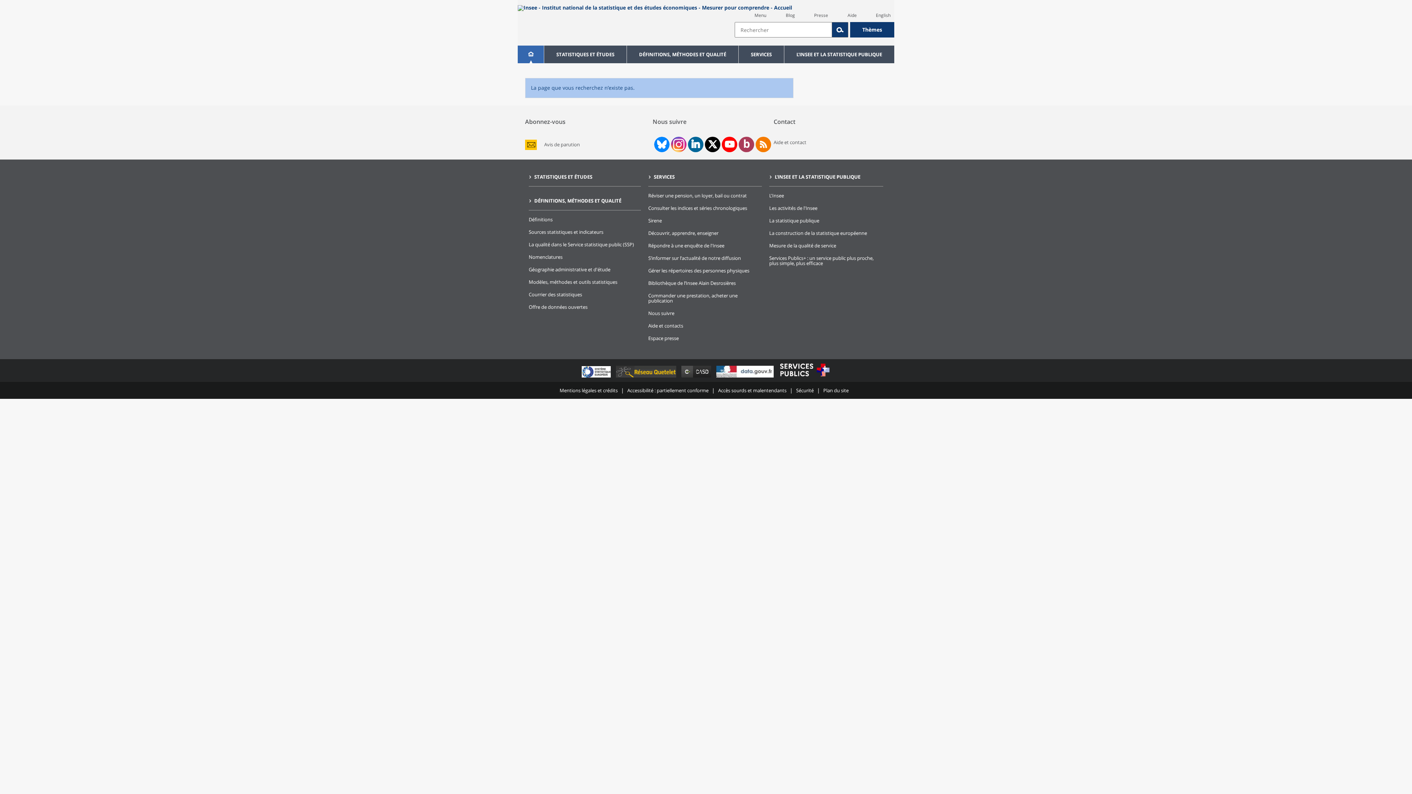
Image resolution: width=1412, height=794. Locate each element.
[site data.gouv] (745, 377)
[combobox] (814, 29)
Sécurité (805, 390)
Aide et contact (790, 142)
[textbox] (783, 29)
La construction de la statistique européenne (818, 233)
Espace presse (663, 338)
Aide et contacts (665, 325)
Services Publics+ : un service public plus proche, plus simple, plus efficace (821, 261)
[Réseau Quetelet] (647, 377)
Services (761, 54)
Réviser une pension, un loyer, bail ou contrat (697, 195)
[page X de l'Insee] (712, 144)
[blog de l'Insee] (746, 144)
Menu (760, 15)
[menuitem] (531, 54)
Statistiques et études (585, 54)
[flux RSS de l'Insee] (763, 144)
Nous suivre (661, 313)
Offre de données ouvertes (558, 307)
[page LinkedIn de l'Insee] (696, 144)
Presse (821, 15)
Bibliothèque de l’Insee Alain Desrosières (692, 283)
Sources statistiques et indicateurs (566, 232)
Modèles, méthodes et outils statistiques (573, 282)
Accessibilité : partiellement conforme (668, 390)
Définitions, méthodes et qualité (682, 54)
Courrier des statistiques (555, 294)
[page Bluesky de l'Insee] (661, 144)
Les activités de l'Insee (793, 208)
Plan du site (836, 390)
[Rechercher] (840, 29)
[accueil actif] (531, 54)
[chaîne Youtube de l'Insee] (730, 144)
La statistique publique (794, 220)
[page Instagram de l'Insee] (678, 144)
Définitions (541, 219)
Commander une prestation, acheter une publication (693, 298)
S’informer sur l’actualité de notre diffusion (694, 258)
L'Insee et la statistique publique (839, 54)
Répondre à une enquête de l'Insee (686, 245)
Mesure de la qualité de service (802, 245)
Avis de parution (562, 144)
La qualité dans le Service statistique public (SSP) (581, 244)
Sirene (655, 220)
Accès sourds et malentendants (752, 390)
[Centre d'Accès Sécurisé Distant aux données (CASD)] (697, 377)
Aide (852, 15)
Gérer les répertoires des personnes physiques (698, 270)
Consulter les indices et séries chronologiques (697, 208)
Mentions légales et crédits (589, 390)
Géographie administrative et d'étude (569, 269)
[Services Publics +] (804, 377)
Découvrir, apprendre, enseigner (683, 233)
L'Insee (776, 195)
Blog (790, 15)
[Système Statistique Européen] (597, 377)
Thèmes (872, 29)
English (883, 15)
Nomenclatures (546, 257)
